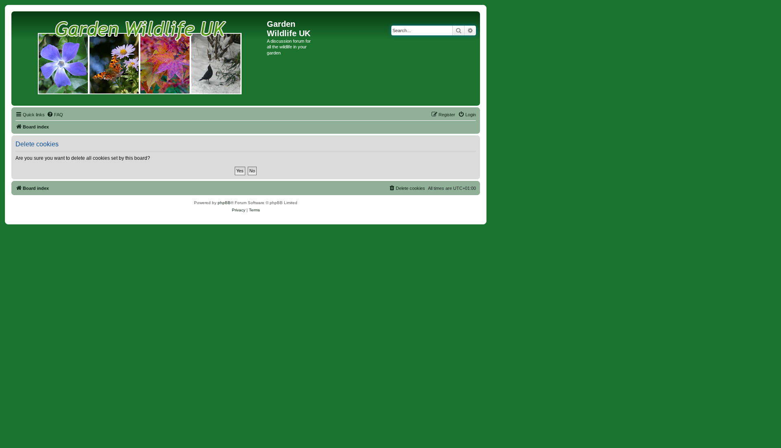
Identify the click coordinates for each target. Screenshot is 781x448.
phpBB (224, 202)
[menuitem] (55, 115)
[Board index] (140, 58)
